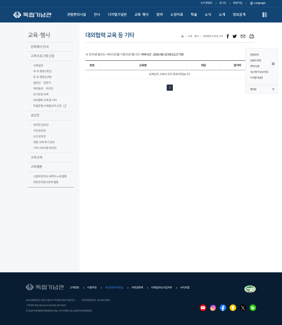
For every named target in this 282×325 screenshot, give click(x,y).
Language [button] (259, 3)
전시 (97, 15)
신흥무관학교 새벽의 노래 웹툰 (50, 176)
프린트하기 (251, 36)
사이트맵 (184, 287)
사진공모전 (39, 130)
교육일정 (38, 65)
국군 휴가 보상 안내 (259, 72)
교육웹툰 (36, 167)
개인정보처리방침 (114, 287)
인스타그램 (213, 307)
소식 (208, 15)
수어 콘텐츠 (206, 3)
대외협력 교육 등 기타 (45, 100)
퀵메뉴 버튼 (273, 63)
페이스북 (223, 307)
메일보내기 (243, 36)
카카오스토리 (233, 307)
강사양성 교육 (41, 94)
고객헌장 (74, 287)
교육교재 (36, 158)
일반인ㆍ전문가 (42, 83)
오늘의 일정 (255, 60)
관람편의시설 (76, 15)
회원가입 (237, 3)
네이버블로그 (253, 307)
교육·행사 (141, 15)
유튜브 (203, 307)
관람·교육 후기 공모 (44, 142)
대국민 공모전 (41, 125)
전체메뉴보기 (265, 15)
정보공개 (239, 15)
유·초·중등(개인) (42, 71)
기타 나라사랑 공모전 (44, 148)
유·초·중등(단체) (42, 77)
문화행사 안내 (40, 47)
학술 (194, 15)
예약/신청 (254, 66)
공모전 (35, 115)
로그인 (222, 3)
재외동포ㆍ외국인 (43, 88)
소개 (222, 15)
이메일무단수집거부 (161, 287)
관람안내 (254, 54)
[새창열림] (227, 36)
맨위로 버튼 (273, 90)
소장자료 (176, 15)
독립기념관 (32, 15)
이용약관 (91, 287)
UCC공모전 (39, 136)
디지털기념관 (117, 15)
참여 (159, 15)
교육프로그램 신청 (42, 56)
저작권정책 (137, 287)
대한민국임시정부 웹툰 (46, 182)
